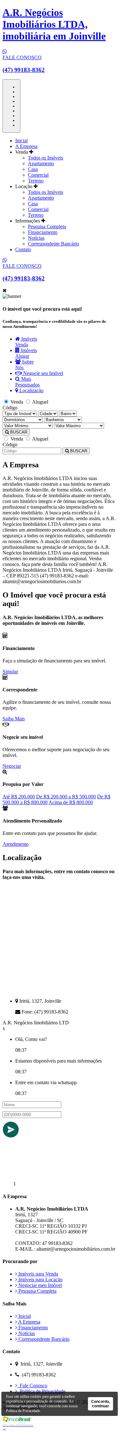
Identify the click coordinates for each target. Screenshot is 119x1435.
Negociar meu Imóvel (39, 1285)
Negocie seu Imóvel (42, 373)
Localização (30, 390)
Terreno (35, 180)
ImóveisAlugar (26, 353)
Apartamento (41, 163)
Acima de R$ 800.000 (71, 802)
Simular (10, 671)
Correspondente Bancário (53, 243)
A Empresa (26, 146)
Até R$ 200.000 (19, 796)
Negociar (12, 766)
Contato (23, 249)
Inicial (21, 140)
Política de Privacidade (41, 1391)
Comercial (38, 175)
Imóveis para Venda (37, 1273)
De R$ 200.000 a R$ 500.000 (66, 796)
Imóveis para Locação (40, 1279)
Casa (33, 169)
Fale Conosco (32, 1385)
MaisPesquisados (27, 381)
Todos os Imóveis (45, 157)
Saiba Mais (14, 718)
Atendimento (16, 844)
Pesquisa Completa (47, 226)
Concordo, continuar (100, 1403)
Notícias (36, 238)
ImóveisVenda (26, 341)
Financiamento (42, 232)
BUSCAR (18, 432)
